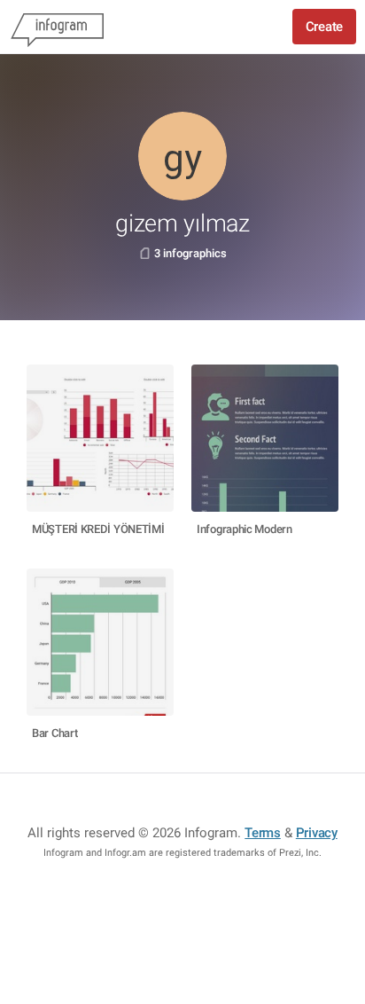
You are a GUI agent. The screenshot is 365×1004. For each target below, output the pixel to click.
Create (324, 27)
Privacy (317, 833)
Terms (263, 833)
